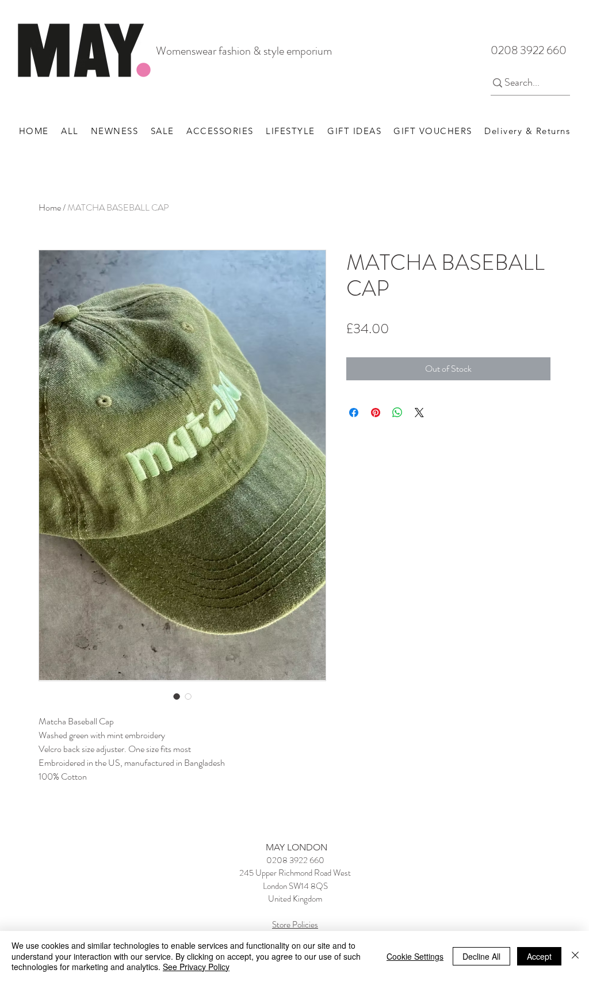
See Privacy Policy (196, 966)
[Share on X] (419, 412)
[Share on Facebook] (354, 412)
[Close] (575, 956)
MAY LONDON (296, 847)
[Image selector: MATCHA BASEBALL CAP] (176, 696)
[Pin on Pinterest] (376, 412)
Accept (539, 956)
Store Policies (295, 924)
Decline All (481, 956)
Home (50, 207)
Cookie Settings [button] (415, 956)
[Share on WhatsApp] (397, 412)
